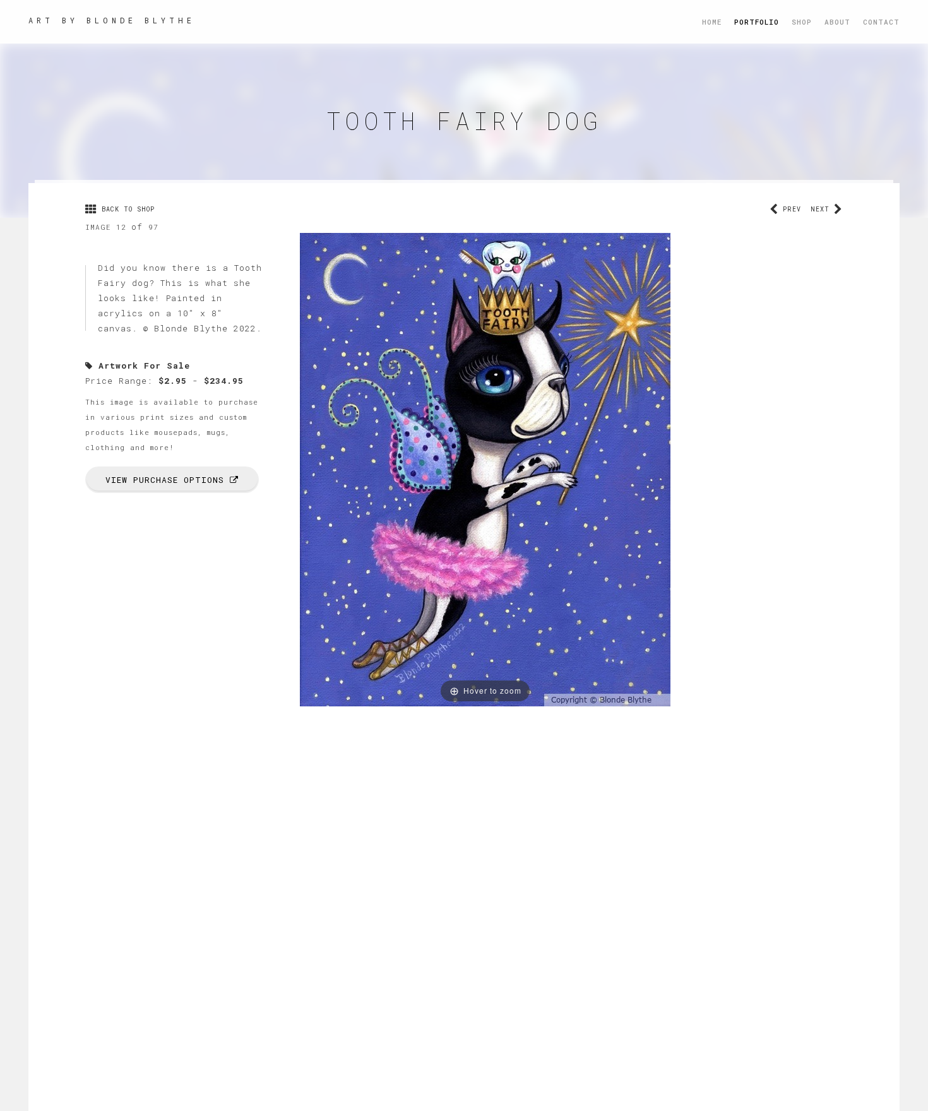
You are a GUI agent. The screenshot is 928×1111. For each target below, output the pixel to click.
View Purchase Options (167, 479)
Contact (881, 22)
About (837, 22)
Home (712, 22)
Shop (802, 22)
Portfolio (756, 22)
